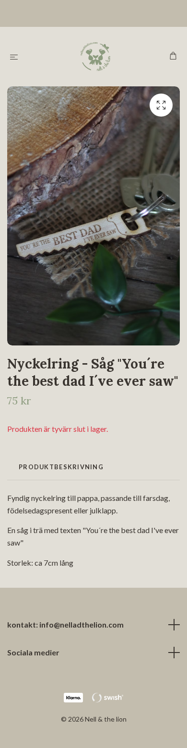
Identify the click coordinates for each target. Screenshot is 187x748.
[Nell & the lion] (95, 57)
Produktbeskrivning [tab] (61, 467)
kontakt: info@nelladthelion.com (65, 624)
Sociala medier (33, 652)
